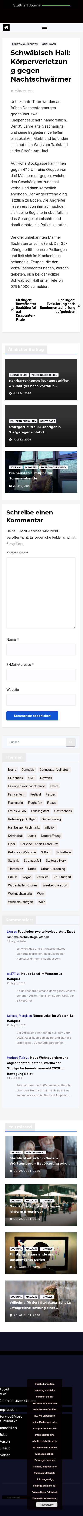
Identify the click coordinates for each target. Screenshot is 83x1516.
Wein (40, 893)
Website (12, 689)
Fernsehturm (16, 794)
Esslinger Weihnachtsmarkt (26, 786)
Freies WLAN (17, 811)
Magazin (31, 467)
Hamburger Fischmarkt (24, 827)
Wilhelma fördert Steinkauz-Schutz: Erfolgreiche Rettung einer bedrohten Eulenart (40, 1307)
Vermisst (42, 877)
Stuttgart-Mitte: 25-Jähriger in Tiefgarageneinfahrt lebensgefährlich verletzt (35, 432)
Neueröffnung (51, 835)
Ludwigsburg (18, 375)
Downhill (46, 778)
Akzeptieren (47, 1504)
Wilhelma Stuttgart (20, 902)
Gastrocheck (63, 811)
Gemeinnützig (51, 819)
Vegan (26, 877)
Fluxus (51, 802)
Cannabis (27, 769)
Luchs (32, 835)
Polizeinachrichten (25, 44)
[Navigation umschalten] (44, 28)
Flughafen (35, 802)
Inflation (50, 827)
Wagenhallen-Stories (22, 885)
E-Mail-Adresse (20, 664)
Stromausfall (32, 860)
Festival (35, 794)
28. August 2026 (27, 1219)
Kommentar (17, 553)
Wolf (41, 902)
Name (12, 639)
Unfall (32, 869)
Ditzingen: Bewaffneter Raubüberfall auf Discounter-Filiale (26, 310)
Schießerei (64, 852)
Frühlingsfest (40, 811)
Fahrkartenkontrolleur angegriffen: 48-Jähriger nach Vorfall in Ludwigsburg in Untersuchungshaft (39, 386)
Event (54, 786)
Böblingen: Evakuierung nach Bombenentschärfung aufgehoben (54, 306)
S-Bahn (46, 852)
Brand (12, 769)
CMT (31, 778)
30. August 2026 (27, 1170)
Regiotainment (35, 1152)
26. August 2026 (27, 1315)
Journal (15, 467)
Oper (11, 844)
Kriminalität (15, 835)
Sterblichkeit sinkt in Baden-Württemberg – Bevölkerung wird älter (38, 1163)
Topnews (47, 1200)
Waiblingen (49, 44)
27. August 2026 (27, 1267)
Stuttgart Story (56, 860)
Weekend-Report (55, 885)
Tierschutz (15, 869)
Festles (51, 794)
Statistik (13, 860)
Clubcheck (15, 778)
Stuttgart (47, 421)
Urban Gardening (53, 869)
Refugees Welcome (22, 852)
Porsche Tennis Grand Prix (39, 844)
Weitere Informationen (44, 1498)
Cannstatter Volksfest (54, 769)
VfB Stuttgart (62, 877)
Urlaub (12, 877)
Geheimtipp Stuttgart (22, 819)
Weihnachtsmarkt (20, 893)
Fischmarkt (15, 802)
